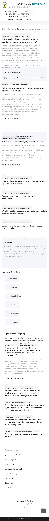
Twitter (14, 287)
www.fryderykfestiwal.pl (24, 507)
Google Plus (16, 296)
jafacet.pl (9, 478)
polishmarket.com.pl (13, 469)
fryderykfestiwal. (21, 36)
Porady (28, 19)
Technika (13, 17)
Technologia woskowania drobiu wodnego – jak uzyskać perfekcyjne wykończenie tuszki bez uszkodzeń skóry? (24, 407)
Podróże (10, 14)
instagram (15, 313)
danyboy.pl (9, 483)
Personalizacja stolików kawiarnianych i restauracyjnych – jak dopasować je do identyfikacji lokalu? (23, 422)
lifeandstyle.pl (11, 460)
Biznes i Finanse (13, 11)
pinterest (15, 322)
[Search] (44, 15)
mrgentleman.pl (11, 474)
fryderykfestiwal (21, 139)
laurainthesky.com (11, 488)
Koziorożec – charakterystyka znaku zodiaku (23, 142)
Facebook (14, 278)
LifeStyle (28, 11)
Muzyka (25, 17)
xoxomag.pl (9, 464)
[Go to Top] (43, 511)
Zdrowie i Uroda (14, 19)
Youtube (14, 304)
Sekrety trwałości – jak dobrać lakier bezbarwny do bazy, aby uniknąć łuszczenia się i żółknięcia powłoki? (22, 393)
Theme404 (38, 519)
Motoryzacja (24, 14)
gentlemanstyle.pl (12, 455)
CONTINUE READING (11, 72)
